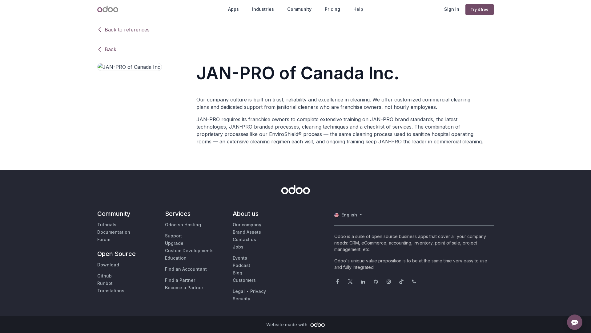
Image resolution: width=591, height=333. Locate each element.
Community (299, 9)
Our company (247, 224)
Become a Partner (184, 287)
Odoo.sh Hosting (183, 224)
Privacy (258, 291)
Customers (244, 280)
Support (173, 235)
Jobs (238, 246)
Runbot (105, 283)
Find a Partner (180, 280)
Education (176, 258)
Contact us (244, 239)
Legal (239, 291)
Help (358, 9)
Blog (237, 272)
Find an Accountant (186, 269)
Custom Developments (189, 250)
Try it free (479, 9)
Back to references (127, 30)
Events (240, 258)
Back (110, 49)
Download (108, 264)
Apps (233, 9)
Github (104, 275)
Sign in (451, 9)
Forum (103, 239)
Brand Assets (247, 232)
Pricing (332, 9)
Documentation (113, 232)
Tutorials (106, 224)
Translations (110, 290)
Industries (263, 9)
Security (241, 298)
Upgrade (174, 243)
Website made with (287, 324)
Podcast (241, 265)
